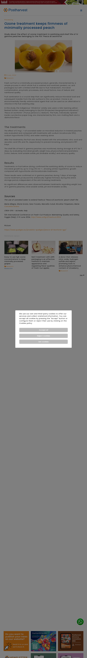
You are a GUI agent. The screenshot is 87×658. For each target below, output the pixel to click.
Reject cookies (43, 336)
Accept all (43, 330)
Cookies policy (25, 323)
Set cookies (43, 341)
